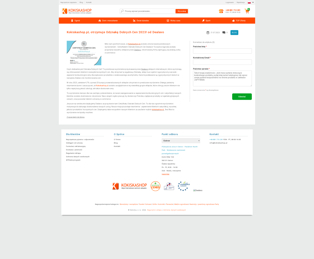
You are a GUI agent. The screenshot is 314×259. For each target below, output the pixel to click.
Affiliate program (73, 160)
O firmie (117, 139)
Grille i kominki (158, 204)
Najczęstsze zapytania (68, 2)
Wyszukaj (182, 11)
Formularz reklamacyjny (76, 146)
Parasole (169, 204)
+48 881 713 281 (216, 139)
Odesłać (242, 96)
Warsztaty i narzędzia (129, 204)
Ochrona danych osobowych (78, 157)
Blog (81, 2)
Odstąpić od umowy (74, 143)
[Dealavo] (197, 194)
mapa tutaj (165, 174)
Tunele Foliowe (145, 204)
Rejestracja (241, 2)
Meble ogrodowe (181, 204)
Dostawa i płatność (74, 150)
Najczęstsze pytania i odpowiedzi (80, 139)
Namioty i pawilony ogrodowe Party (204, 204)
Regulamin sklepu (73, 153)
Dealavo (137, 50)
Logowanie (230, 2)
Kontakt (89, 2)
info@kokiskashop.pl (218, 143)
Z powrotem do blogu (76, 117)
